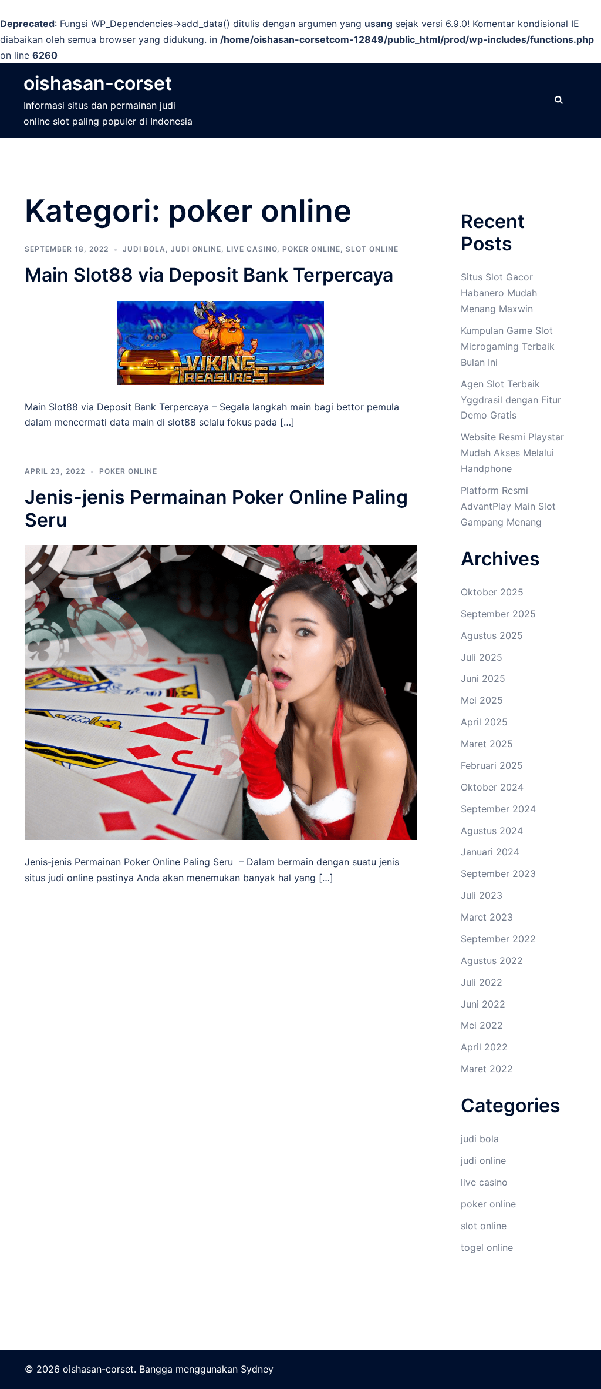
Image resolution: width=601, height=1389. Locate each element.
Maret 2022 (487, 1069)
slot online (372, 249)
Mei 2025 (482, 700)
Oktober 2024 (492, 787)
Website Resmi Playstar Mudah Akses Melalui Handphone (512, 452)
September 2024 (498, 809)
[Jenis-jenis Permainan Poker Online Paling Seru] (221, 692)
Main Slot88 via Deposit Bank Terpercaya (209, 274)
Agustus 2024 (492, 830)
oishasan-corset (97, 83)
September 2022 (498, 939)
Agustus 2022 (492, 960)
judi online (196, 249)
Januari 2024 (490, 852)
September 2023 (498, 873)
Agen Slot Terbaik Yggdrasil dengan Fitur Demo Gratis (511, 399)
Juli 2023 (481, 895)
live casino (252, 249)
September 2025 (498, 614)
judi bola (144, 249)
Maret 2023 (487, 917)
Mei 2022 (482, 1025)
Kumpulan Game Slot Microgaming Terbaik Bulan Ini (508, 346)
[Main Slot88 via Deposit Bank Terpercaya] (220, 341)
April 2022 (484, 1047)
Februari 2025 (492, 765)
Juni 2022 (483, 1004)
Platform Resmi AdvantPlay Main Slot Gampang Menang (508, 506)
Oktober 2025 (492, 592)
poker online (311, 249)
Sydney (257, 1369)
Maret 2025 (487, 743)
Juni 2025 (483, 678)
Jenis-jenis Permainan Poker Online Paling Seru (216, 508)
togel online (487, 1247)
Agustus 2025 (492, 635)
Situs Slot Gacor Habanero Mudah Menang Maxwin (499, 292)
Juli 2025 (481, 657)
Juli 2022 (481, 982)
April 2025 (484, 722)
